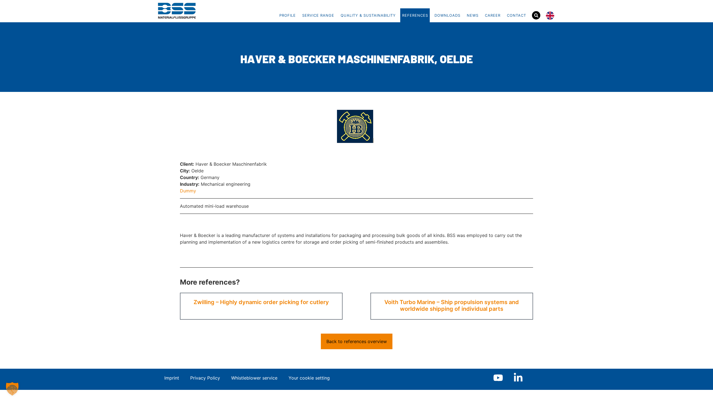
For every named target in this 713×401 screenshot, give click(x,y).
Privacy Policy (205, 378)
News (472, 15)
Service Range (318, 15)
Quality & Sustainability (368, 15)
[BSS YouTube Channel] (498, 378)
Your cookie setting (309, 378)
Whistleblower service (254, 378)
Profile (287, 15)
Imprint (171, 378)
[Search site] (536, 15)
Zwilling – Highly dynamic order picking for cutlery (261, 302)
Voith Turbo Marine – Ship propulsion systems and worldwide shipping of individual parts (451, 305)
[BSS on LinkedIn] (518, 378)
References (415, 15)
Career (492, 15)
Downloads (447, 15)
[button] (12, 388)
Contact (516, 15)
